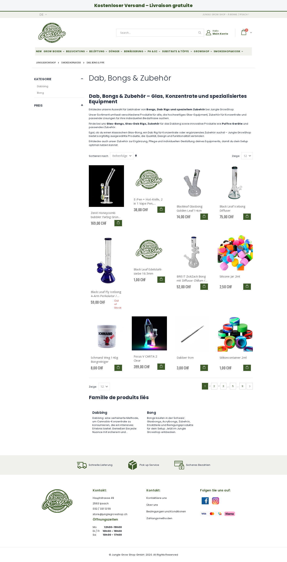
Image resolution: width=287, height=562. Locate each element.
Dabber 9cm (185, 357)
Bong (40, 93)
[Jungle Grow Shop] (52, 32)
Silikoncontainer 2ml (233, 357)
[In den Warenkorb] (118, 223)
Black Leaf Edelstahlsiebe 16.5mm (148, 271)
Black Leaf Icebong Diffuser (233, 208)
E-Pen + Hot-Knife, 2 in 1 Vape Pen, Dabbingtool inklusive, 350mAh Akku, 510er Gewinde (149, 201)
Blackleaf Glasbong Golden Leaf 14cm (190, 208)
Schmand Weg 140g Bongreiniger (104, 360)
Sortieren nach (98, 156)
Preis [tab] (38, 105)
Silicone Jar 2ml (230, 276)
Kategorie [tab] (42, 79)
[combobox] (160, 33)
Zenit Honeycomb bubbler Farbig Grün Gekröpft (104, 215)
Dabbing (42, 86)
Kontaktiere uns (156, 498)
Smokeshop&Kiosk (71, 63)
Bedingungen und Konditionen (166, 511)
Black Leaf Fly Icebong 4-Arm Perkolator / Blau (106, 294)
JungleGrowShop (46, 62)
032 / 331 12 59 (102, 509)
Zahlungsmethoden (159, 518)
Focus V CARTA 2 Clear (145, 358)
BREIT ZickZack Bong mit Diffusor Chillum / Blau (191, 278)
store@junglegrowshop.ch (110, 514)
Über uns (152, 505)
